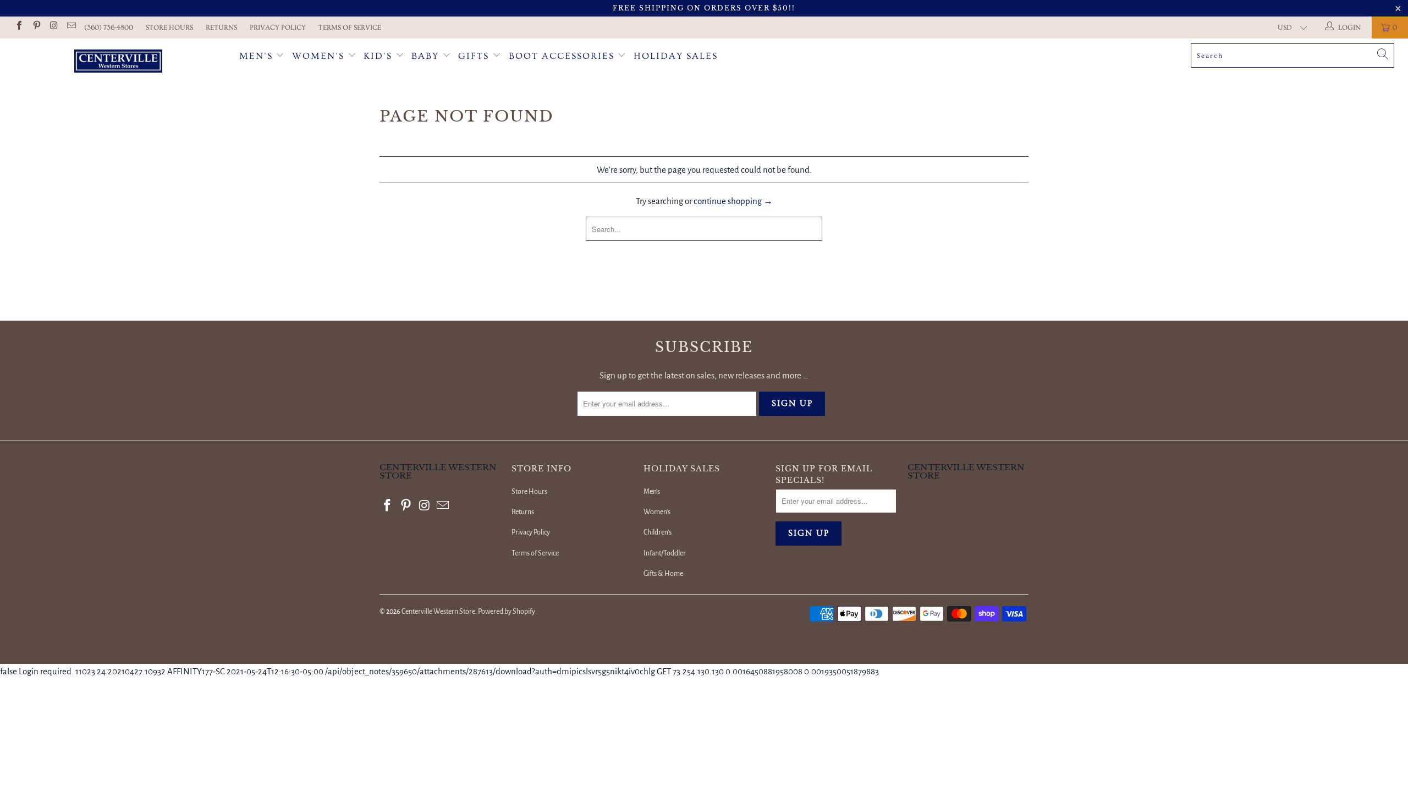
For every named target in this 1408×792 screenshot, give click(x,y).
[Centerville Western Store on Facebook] (19, 27)
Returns (221, 27)
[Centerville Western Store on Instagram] (53, 27)
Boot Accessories (563, 56)
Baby (426, 56)
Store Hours (169, 27)
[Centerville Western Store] (118, 62)
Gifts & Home (663, 574)
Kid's (378, 56)
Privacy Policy (278, 27)
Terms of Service (349, 27)
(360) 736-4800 (108, 27)
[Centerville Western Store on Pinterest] (36, 27)
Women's (318, 56)
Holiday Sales (676, 56)
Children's (658, 532)
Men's (256, 56)
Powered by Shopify (506, 611)
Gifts (475, 56)
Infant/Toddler (665, 553)
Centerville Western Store (438, 611)
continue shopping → (733, 201)
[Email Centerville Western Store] (70, 27)
